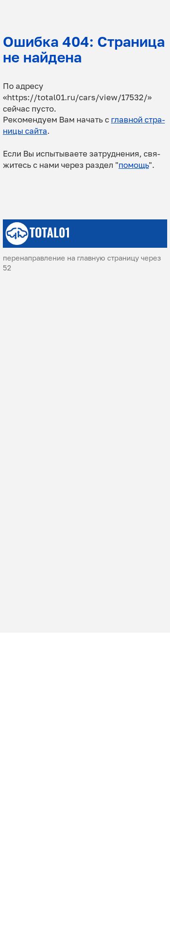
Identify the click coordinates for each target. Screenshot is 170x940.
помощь (134, 165)
